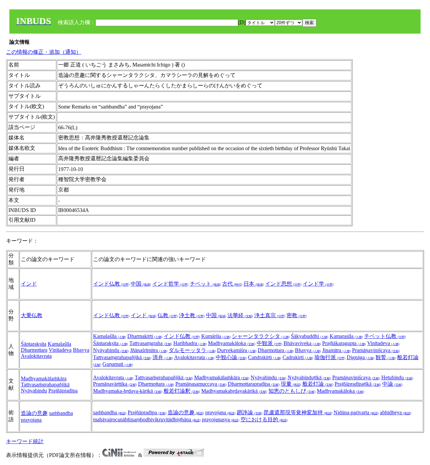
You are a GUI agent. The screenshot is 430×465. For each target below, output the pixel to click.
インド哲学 (170, 284)
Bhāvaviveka (302, 343)
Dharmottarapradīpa (254, 384)
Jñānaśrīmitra (148, 350)
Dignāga (360, 357)
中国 (141, 284)
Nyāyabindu (111, 350)
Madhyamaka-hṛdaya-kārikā (127, 391)
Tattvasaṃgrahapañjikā (122, 357)
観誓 (386, 357)
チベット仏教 (385, 336)
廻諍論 (249, 412)
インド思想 (283, 284)
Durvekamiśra (236, 350)
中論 (392, 384)
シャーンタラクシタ (261, 336)
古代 (232, 284)
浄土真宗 (269, 315)
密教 (297, 315)
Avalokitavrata (36, 356)
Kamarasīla (346, 336)
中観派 (269, 343)
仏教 (168, 315)
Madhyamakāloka (231, 343)
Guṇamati (117, 364)
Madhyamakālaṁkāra (44, 378)
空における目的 (264, 419)
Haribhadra (190, 343)
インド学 (318, 284)
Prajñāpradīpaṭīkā (358, 384)
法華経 (240, 315)
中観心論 (231, 357)
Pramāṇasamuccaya (200, 384)
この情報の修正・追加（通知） (43, 52)
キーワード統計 (25, 441)
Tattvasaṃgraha (150, 343)
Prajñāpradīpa (63, 390)
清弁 (163, 357)
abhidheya (395, 412)
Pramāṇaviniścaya (376, 350)
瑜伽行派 (329, 357)
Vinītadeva (60, 350)
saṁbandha (61, 413)
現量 (291, 384)
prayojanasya (220, 419)
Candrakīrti (264, 357)
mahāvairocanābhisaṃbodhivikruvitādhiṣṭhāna (147, 419)
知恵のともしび (291, 391)
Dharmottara (34, 350)
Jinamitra (336, 350)
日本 (254, 284)
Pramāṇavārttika (115, 384)
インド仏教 (111, 284)
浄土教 (192, 315)
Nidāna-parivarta (356, 412)
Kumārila (215, 336)
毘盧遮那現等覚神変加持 (298, 412)
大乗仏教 (31, 315)
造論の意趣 (34, 413)
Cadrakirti (298, 357)
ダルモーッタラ (192, 350)
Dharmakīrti (144, 336)
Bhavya (81, 350)
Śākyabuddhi (309, 336)
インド (29, 284)
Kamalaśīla (59, 344)
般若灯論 (317, 384)
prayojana (31, 420)
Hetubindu (397, 377)
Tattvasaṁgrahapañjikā (45, 384)
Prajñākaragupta (344, 343)
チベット (205, 284)
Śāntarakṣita (33, 344)
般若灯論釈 (182, 391)
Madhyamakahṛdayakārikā (234, 391)
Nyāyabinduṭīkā (309, 377)
